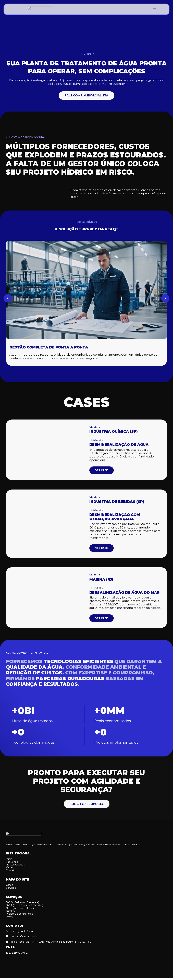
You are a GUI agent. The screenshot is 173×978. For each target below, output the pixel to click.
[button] (154, 9)
